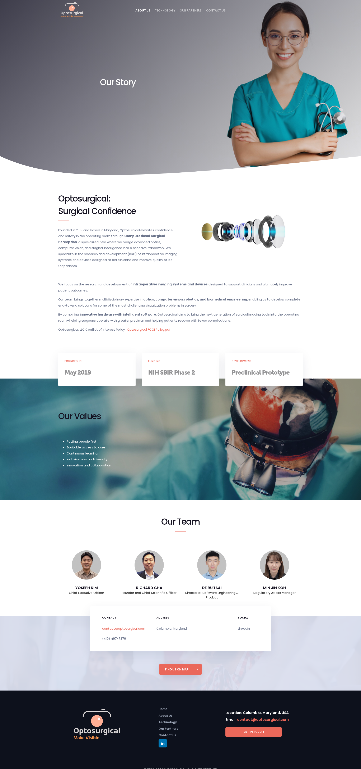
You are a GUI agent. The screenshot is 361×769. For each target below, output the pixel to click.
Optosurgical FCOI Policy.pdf (148, 329)
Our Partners (191, 10)
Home (163, 709)
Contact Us (216, 10)
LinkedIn (244, 628)
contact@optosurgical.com (123, 628)
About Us (142, 10)
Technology (165, 10)
